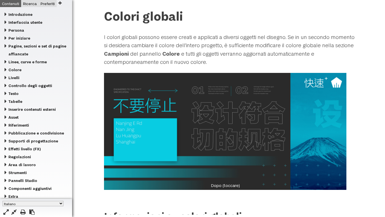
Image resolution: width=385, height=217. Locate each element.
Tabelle (15, 101)
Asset (13, 117)
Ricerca (30, 3)
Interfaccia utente (25, 22)
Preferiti (48, 3)
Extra (13, 196)
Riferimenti (18, 125)
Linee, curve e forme (27, 61)
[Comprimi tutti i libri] (14, 212)
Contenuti (10, 3)
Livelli (13, 77)
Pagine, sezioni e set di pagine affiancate (37, 50)
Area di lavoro (22, 164)
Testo (13, 93)
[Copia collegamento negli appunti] (32, 212)
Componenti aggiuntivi (30, 188)
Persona (16, 30)
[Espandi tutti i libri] (6, 212)
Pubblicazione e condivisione (36, 133)
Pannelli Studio (22, 180)
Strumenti (17, 172)
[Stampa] (23, 212)
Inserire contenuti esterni (32, 109)
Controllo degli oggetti (30, 85)
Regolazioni (19, 156)
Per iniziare (19, 38)
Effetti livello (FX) (24, 148)
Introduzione (20, 14)
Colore (14, 69)
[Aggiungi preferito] (59, 3)
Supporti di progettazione (33, 141)
